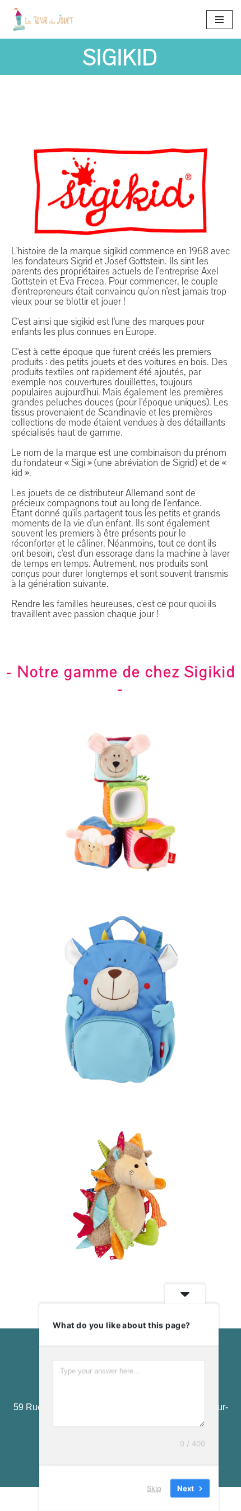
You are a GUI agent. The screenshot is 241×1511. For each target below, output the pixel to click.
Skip (154, 1488)
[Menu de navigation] (219, 19)
